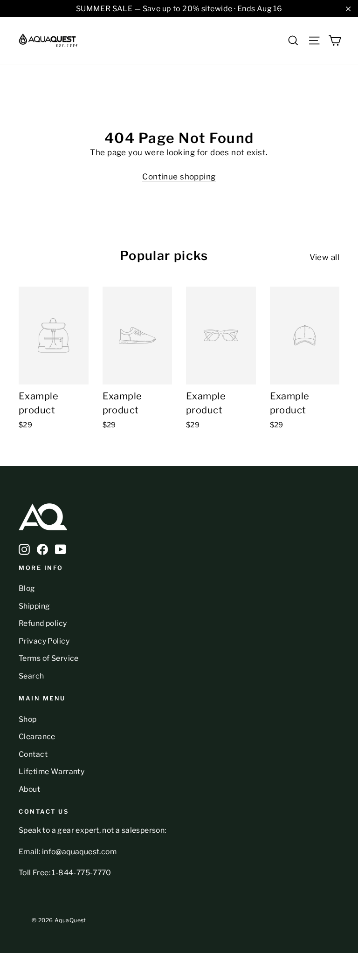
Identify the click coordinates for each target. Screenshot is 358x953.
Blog (27, 588)
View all (324, 257)
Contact (33, 754)
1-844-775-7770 (81, 872)
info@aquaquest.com (79, 851)
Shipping (34, 606)
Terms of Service (49, 658)
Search (31, 676)
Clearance (37, 736)
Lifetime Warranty (51, 771)
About (29, 789)
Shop (28, 719)
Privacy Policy (44, 641)
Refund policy (43, 623)
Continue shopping (178, 176)
